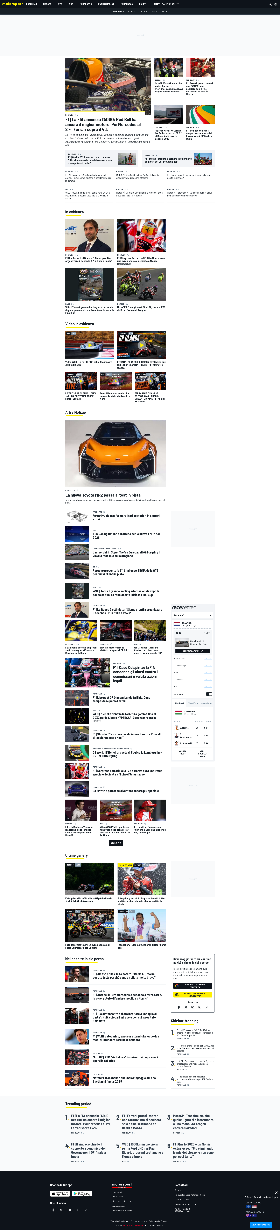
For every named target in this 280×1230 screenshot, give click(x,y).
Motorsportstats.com (122, 1210)
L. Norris (184, 727)
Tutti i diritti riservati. (154, 1225)
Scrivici (178, 1190)
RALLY (142, 4)
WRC (71, 4)
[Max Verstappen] (176, 735)
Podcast (132, 11)
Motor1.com (117, 1196)
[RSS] (206, 1007)
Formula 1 (31, 4)
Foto (154, 11)
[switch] (208, 694)
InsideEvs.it (117, 1192)
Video (164, 11)
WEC (60, 4)
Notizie (144, 11)
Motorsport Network (133, 1225)
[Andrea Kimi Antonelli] (176, 743)
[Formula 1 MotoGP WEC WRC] (192, 615)
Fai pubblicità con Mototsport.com (190, 1195)
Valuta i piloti (183, 752)
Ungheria (190, 711)
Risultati (208, 658)
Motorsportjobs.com (121, 1201)
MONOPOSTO (86, 4)
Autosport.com (119, 1206)
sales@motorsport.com (185, 1204)
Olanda (186, 622)
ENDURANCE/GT (106, 4)
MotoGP (47, 4)
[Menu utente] (276, 4)
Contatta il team (182, 1199)
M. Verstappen (186, 735)
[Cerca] (270, 4)
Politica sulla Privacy (158, 1221)
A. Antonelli (186, 743)
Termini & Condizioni (119, 1221)
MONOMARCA (127, 4)
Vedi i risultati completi (202, 754)
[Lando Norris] (176, 727)
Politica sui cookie (139, 1221)
